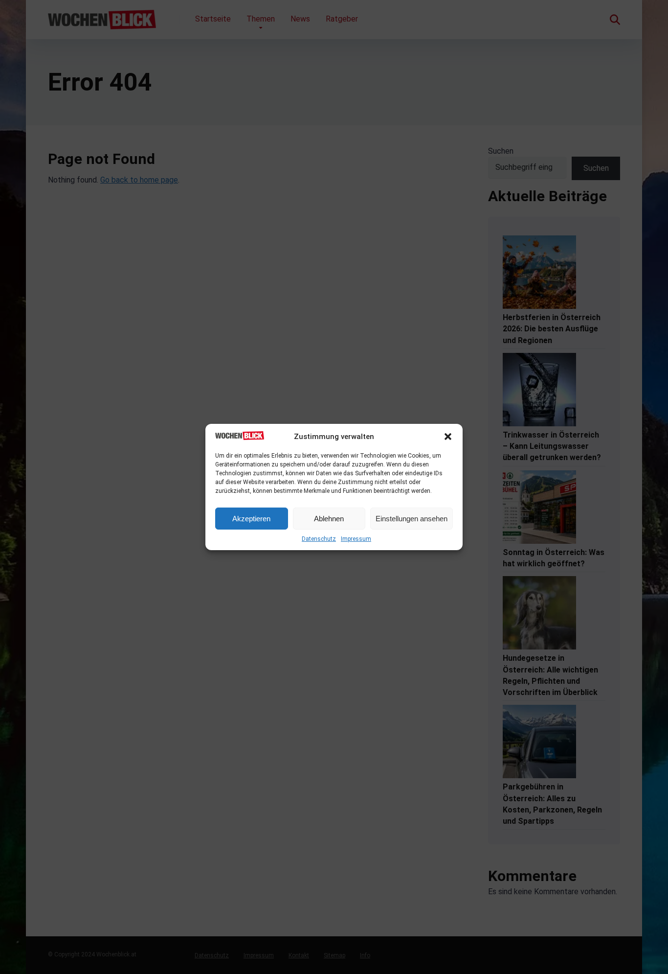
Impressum (356, 538)
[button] (448, 436)
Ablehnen (329, 518)
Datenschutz (319, 538)
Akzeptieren (251, 518)
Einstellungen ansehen (411, 518)
